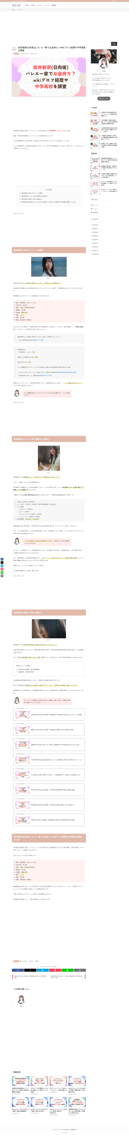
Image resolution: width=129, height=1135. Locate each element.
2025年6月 (95, 232)
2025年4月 (95, 239)
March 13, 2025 (39, 340)
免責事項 (73, 1129)
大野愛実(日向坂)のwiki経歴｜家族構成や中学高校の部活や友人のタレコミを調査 (56, 715)
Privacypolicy (65, 1129)
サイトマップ (57, 1129)
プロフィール (104, 98)
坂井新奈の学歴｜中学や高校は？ (32, 199)
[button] (18, 970)
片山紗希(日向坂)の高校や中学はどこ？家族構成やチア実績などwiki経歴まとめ (55, 775)
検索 (114, 44)
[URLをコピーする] (80, 970)
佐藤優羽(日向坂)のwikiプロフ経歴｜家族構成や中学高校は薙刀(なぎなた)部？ (55, 745)
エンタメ (31, 961)
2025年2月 (95, 247)
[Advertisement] (49, 31)
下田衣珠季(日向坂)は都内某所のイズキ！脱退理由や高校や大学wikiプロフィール (56, 760)
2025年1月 (95, 250)
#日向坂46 (73, 372)
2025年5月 (95, 236)
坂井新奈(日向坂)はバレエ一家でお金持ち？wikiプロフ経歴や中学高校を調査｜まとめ (49, 202)
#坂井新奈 (57, 372)
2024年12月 (95, 254)
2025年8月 (95, 225)
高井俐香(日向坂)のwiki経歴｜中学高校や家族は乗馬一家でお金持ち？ (53, 805)
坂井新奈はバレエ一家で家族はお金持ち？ (35, 196)
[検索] (116, 1)
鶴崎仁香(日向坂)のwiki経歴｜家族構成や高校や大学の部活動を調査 (52, 730)
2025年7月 (95, 228)
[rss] (114, 1)
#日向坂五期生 (65, 372)
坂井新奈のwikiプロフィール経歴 (32, 193)
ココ (21, 1006)
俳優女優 (95, 212)
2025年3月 (95, 243)
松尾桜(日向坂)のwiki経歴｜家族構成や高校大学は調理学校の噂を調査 (53, 820)
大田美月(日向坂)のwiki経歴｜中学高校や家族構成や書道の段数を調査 (53, 790)
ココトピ (16, 5)
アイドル (16, 53)
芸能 (37, 961)
